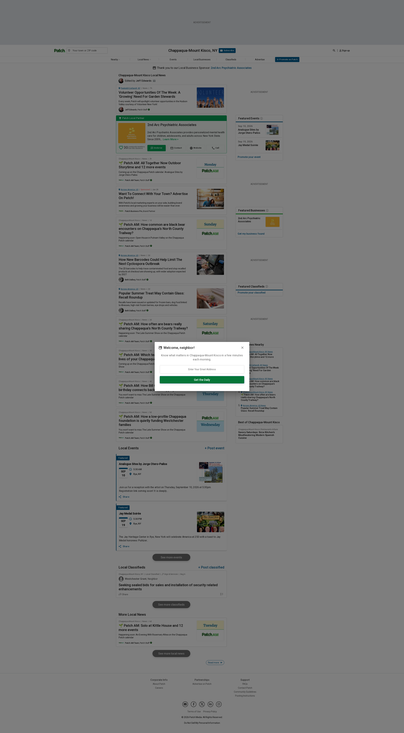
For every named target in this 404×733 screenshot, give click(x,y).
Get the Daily (202, 379)
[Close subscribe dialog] (242, 347)
